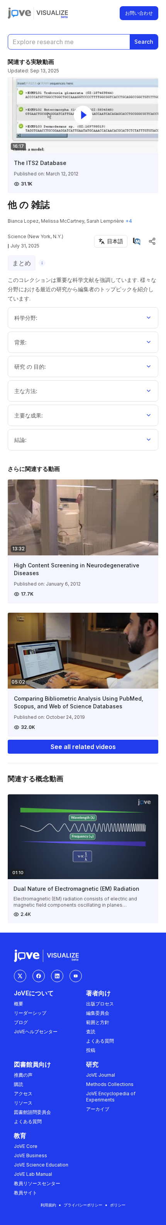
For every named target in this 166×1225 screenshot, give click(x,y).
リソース (23, 1103)
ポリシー (117, 1205)
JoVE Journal (100, 1075)
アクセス (23, 1093)
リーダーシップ (30, 1013)
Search (143, 41)
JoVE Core (25, 1146)
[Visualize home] (52, 13)
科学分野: (25, 317)
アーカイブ (97, 1109)
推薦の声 (23, 1075)
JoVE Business (30, 1155)
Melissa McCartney (62, 221)
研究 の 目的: (30, 366)
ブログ (21, 1022)
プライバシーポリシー (83, 1205)
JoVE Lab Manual (33, 1174)
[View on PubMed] (136, 241)
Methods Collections (110, 1084)
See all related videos (83, 747)
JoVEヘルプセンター (36, 1031)
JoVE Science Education (41, 1165)
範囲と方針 (97, 1022)
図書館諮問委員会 (32, 1112)
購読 (18, 1084)
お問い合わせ (139, 13)
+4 (128, 221)
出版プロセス (100, 1004)
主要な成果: (28, 415)
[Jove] (19, 13)
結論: (20, 439)
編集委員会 (97, 1013)
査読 (90, 1031)
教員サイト (25, 1193)
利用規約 (48, 1205)
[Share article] (152, 241)
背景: (20, 342)
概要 (18, 1004)
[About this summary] (42, 262)
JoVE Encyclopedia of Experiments (111, 1097)
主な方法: (25, 391)
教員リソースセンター (37, 1183)
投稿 (90, 1050)
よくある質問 (100, 1041)
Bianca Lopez (23, 221)
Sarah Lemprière (105, 221)
